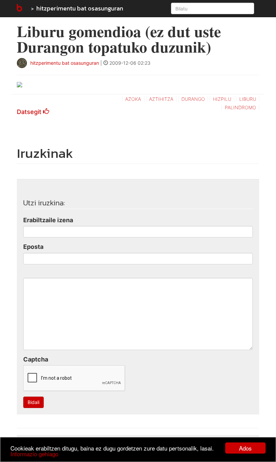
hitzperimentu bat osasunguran (79, 8)
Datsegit (30, 111)
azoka (133, 99)
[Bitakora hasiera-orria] (19, 8)
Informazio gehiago (34, 454)
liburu (247, 99)
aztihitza (161, 99)
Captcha (35, 359)
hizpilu (222, 99)
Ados (245, 448)
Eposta (33, 246)
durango (193, 99)
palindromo (240, 107)
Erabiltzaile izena (48, 220)
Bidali (33, 402)
